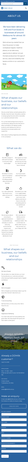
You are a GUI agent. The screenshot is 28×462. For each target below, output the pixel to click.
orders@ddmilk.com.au (7, 389)
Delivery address (6, 411)
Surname (3, 427)
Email (2, 432)
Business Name (5, 416)
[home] (7, 8)
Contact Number (6, 438)
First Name (4, 422)
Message (3, 448)
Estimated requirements (8, 443)
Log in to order (5, 362)
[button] (26, 8)
